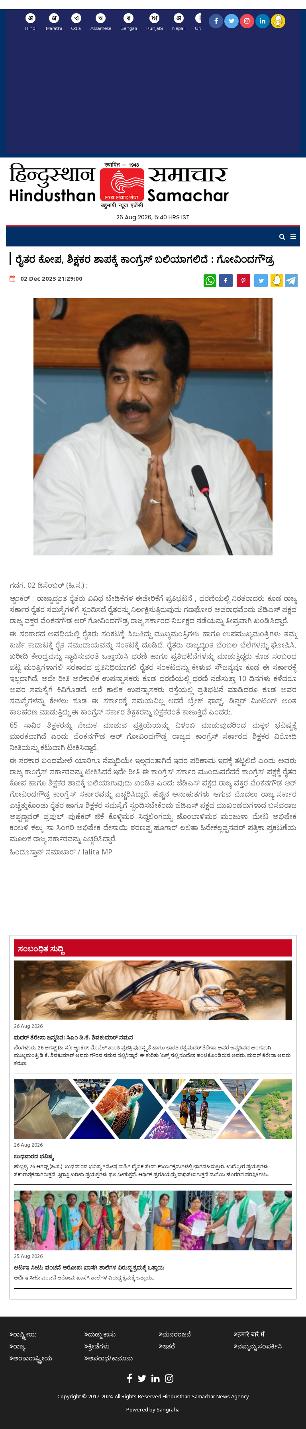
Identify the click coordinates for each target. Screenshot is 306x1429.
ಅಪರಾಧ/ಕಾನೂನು (110, 1358)
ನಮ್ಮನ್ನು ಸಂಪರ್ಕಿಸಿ (259, 1346)
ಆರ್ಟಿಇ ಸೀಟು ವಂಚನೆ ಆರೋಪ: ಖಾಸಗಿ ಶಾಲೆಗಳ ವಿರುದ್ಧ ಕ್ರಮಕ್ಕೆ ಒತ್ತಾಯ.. (84, 1277)
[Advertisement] (153, 98)
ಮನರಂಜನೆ (177, 1334)
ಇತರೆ (169, 1346)
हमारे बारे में (251, 1334)
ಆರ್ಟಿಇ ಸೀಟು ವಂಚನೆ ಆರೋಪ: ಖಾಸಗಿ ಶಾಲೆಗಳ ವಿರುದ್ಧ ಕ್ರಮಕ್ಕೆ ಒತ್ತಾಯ (89, 1267)
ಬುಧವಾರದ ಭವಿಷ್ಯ (33, 1156)
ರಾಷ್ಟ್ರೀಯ (25, 1334)
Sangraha (168, 1409)
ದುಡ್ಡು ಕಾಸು (102, 1334)
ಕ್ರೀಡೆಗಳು (99, 1346)
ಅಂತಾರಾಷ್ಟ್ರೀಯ (32, 1358)
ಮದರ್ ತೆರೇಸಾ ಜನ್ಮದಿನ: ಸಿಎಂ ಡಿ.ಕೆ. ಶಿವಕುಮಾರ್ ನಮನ (73, 1037)
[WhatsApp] (210, 280)
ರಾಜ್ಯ (19, 1346)
